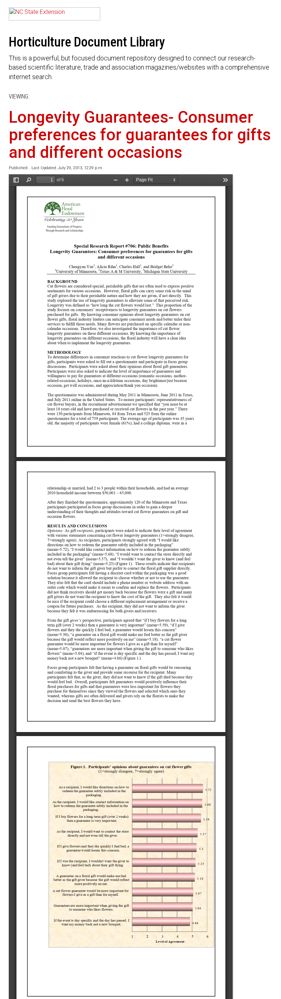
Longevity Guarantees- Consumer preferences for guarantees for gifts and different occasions (140, 135)
